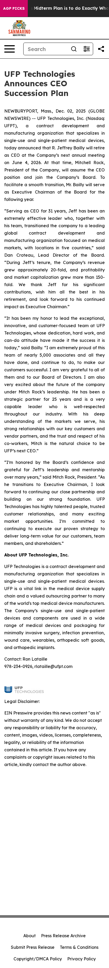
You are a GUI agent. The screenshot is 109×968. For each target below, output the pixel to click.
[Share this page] (101, 49)
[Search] (73, 49)
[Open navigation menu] (9, 49)
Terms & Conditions (79, 947)
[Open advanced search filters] (86, 49)
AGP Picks (14, 8)
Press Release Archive (63, 935)
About (29, 935)
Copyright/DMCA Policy (37, 958)
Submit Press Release (32, 947)
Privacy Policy (81, 958)
